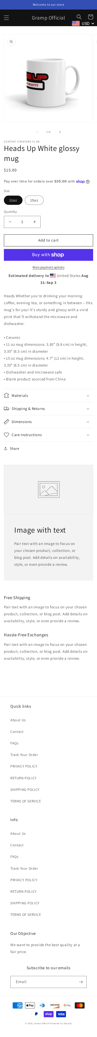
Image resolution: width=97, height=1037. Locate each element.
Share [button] (14, 448)
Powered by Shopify (61, 1023)
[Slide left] (37, 132)
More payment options (48, 267)
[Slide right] (60, 132)
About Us (18, 720)
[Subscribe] (80, 982)
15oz (34, 200)
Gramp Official (41, 1023)
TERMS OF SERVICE (25, 801)
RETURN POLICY (23, 778)
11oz (13, 200)
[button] (6, 17)
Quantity (10, 211)
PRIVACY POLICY (23, 766)
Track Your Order (24, 754)
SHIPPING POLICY (25, 789)
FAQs (14, 743)
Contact (17, 731)
